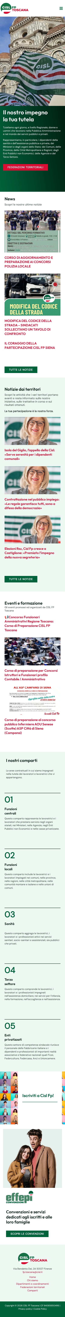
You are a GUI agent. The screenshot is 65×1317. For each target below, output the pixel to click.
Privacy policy (25, 1308)
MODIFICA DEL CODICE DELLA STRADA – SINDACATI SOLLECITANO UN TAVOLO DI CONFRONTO (28, 327)
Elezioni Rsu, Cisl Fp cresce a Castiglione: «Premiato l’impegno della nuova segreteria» (29, 552)
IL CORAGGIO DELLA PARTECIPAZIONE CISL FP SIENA (30, 345)
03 (10, 914)
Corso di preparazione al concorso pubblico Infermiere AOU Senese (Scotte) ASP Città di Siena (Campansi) (30, 726)
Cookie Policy (40, 1308)
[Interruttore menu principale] (61, 8)
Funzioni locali (11, 867)
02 (10, 855)
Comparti (32, 1290)
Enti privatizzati (13, 1037)
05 (10, 1025)
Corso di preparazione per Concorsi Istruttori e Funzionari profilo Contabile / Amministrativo (31, 674)
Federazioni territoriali (32, 1287)
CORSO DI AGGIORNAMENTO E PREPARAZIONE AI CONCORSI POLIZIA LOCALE (29, 261)
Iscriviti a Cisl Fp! (38, 1095)
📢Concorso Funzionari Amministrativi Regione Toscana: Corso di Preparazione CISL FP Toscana (29, 623)
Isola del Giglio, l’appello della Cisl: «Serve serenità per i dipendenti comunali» (30, 454)
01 (9, 799)
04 (10, 970)
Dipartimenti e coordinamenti (32, 1283)
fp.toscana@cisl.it (32, 1272)
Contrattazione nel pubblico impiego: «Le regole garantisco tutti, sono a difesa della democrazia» (32, 503)
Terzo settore (10, 981)
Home (32, 1277)
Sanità (9, 924)
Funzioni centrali (11, 811)
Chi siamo (32, 1280)
